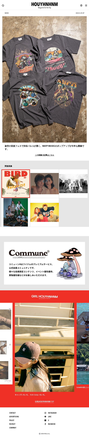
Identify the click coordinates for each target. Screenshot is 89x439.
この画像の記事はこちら (44, 155)
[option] (44, 349)
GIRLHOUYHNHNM (44, 402)
